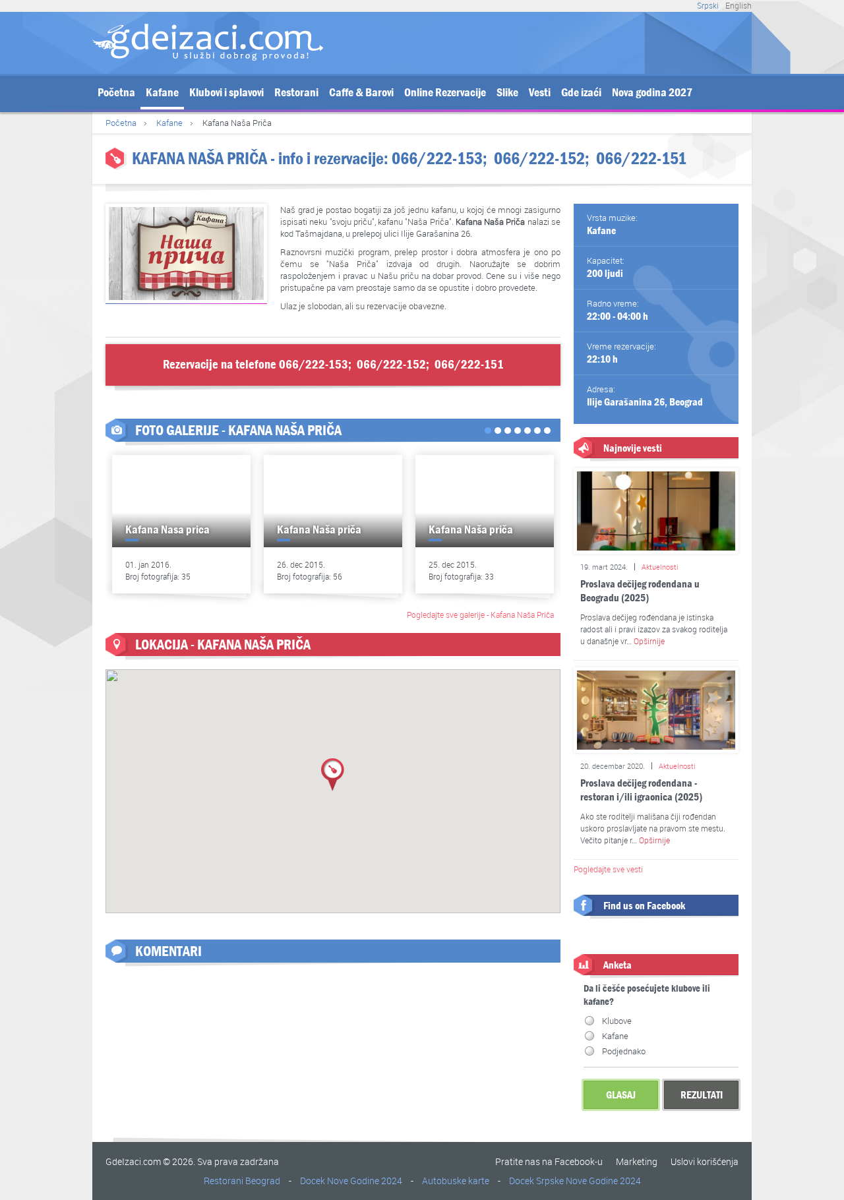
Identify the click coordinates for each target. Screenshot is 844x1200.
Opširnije (649, 641)
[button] (332, 774)
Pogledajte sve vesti (608, 869)
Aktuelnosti (660, 566)
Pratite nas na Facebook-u (549, 1161)
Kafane (162, 92)
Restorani (296, 92)
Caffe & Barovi (361, 92)
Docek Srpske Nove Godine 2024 (575, 1180)
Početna (116, 92)
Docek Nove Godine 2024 (351, 1180)
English (738, 5)
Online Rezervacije (445, 92)
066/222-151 (641, 158)
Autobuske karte (455, 1180)
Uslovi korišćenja (704, 1161)
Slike (507, 92)
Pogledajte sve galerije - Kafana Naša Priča (480, 614)
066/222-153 (437, 158)
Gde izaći (581, 92)
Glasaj (621, 1095)
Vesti (540, 92)
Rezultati (701, 1095)
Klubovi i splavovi (226, 92)
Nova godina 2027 (652, 92)
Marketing (636, 1161)
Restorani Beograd (242, 1180)
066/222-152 (539, 158)
